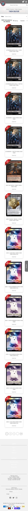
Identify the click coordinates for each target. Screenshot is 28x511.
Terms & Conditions (14, 462)
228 (21, 433)
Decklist (26, 266)
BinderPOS (16, 504)
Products (12, 9)
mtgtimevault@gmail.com (15, 494)
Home (7, 9)
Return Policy (14, 464)
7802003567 (16, 491)
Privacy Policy (14, 467)
